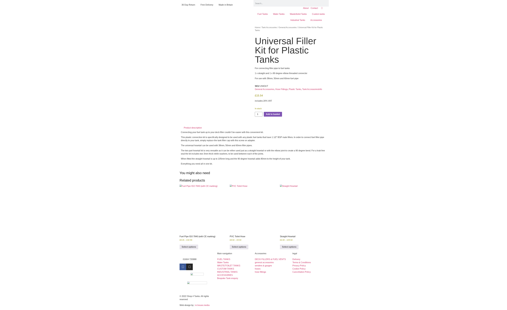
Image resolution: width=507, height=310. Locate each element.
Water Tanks (279, 14)
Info (320, 89)
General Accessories (288, 27)
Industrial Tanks (297, 20)
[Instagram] (189, 267)
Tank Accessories (269, 27)
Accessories (316, 20)
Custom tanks (318, 14)
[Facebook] (183, 267)
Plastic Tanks (295, 89)
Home (257, 27)
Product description (193, 128)
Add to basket (273, 114)
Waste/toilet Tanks (298, 14)
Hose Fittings (281, 89)
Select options (189, 247)
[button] (253, 127)
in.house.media (202, 305)
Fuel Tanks (262, 14)
